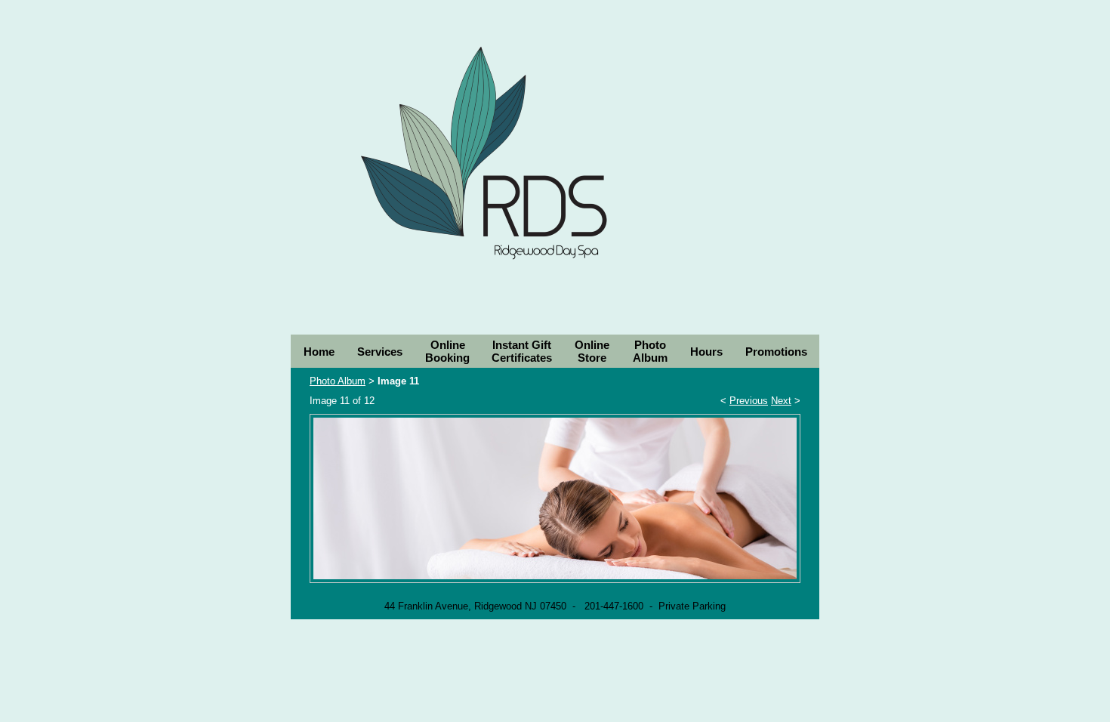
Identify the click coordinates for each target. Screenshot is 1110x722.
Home (319, 351)
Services (379, 351)
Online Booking (447, 351)
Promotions (776, 351)
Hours (706, 351)
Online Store (592, 351)
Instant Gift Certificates (522, 351)
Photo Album (650, 351)
